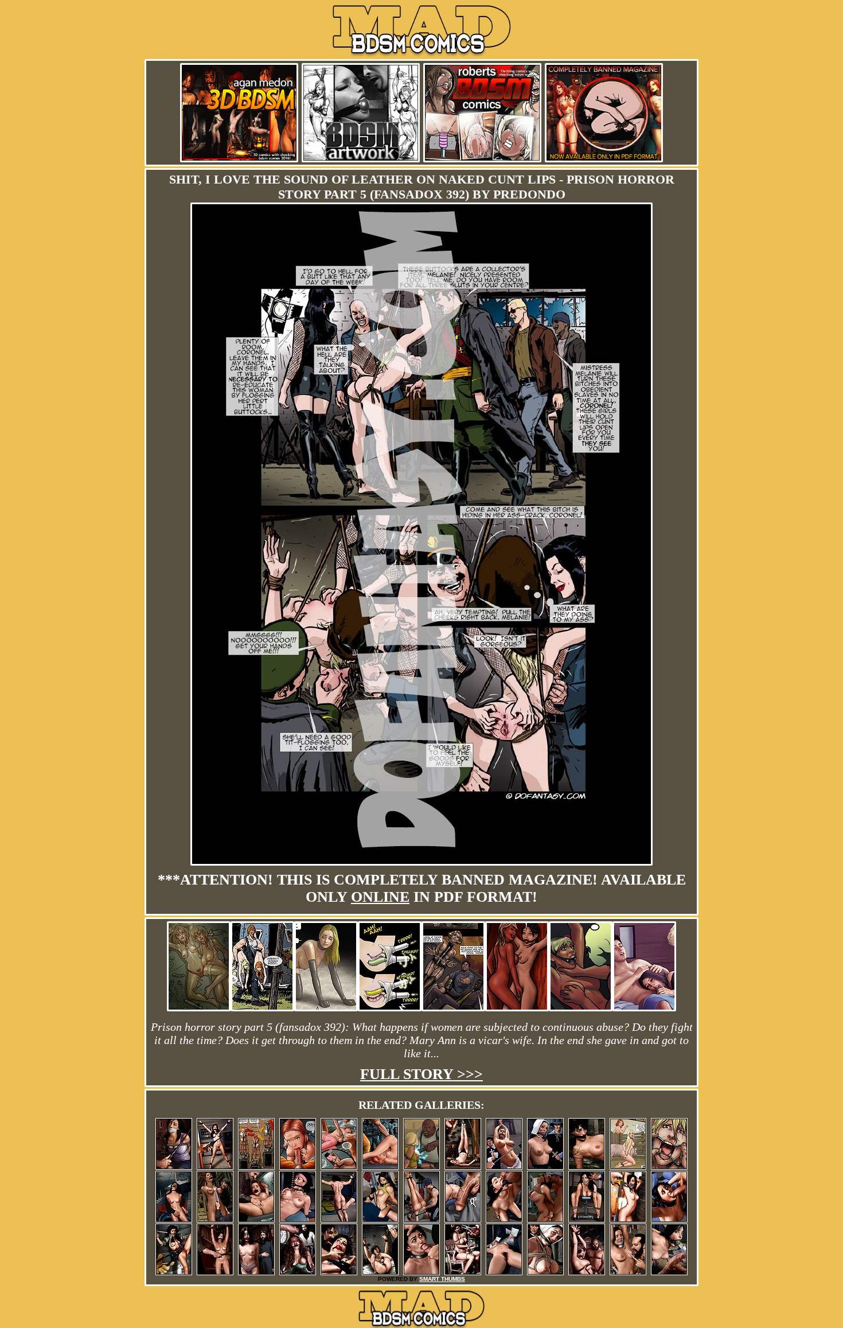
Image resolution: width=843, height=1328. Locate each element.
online (380, 897)
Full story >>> (421, 1074)
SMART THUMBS (442, 1279)
